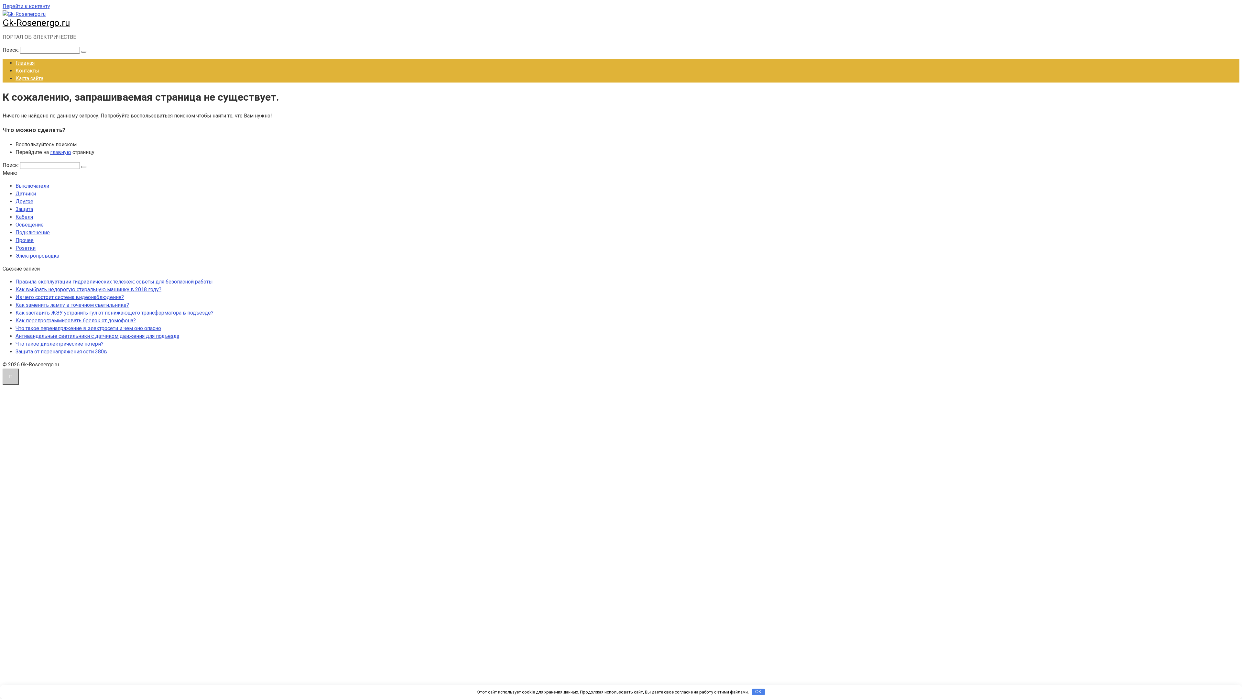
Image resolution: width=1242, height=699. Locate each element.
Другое (24, 201)
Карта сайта (29, 78)
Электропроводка (37, 256)
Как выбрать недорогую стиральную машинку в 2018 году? (88, 289)
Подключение (33, 232)
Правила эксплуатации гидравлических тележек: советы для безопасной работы (114, 282)
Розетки (26, 248)
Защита (24, 209)
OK (758, 691)
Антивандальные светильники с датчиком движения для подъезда (97, 336)
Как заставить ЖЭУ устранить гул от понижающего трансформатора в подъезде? (114, 313)
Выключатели (32, 186)
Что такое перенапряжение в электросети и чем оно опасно (88, 328)
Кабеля (24, 217)
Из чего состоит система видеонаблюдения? (70, 297)
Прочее (25, 240)
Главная (25, 63)
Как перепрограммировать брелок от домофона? (76, 320)
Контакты (27, 71)
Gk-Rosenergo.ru (36, 22)
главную (60, 152)
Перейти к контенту (26, 6)
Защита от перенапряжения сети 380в (61, 352)
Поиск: (11, 50)
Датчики (26, 194)
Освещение (30, 225)
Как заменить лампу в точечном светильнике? (72, 305)
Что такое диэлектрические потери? (60, 344)
